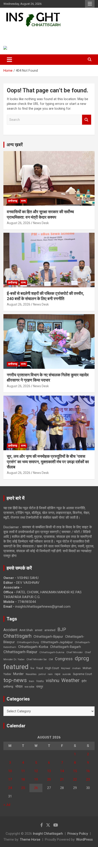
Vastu (40, 681)
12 (36, 771)
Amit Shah (26, 630)
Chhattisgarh (17, 636)
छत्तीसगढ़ (8, 686)
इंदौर (84, 681)
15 (75, 771)
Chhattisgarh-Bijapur (48, 636)
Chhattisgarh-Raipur (20, 652)
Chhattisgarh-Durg (28, 642)
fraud (39, 668)
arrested (49, 630)
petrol (42, 674)
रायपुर (39, 686)
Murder (18, 674)
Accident (10, 630)
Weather (70, 680)
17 (10, 779)
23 (88, 779)
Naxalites (31, 674)
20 (49, 779)
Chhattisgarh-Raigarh (65, 647)
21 (62, 779)
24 (10, 788)
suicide (66, 674)
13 (49, 771)
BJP (61, 629)
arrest (38, 630)
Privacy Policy (77, 834)
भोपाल (19, 687)
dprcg (82, 658)
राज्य (23, 200)
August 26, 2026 (18, 223)
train (31, 681)
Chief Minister (74, 652)
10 (10, 771)
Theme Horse (30, 839)
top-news (15, 680)
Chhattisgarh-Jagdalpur (57, 642)
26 (36, 788)
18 (23, 779)
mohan (76, 668)
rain (50, 674)
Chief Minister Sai (36, 659)
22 (75, 779)
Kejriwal (65, 668)
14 (62, 771)
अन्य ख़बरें (15, 144)
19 (36, 779)
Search (86, 120)
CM (51, 659)
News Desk (41, 223)
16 (88, 771)
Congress (64, 658)
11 (23, 771)
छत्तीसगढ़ (12, 200)
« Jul (6, 805)
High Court (52, 668)
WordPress (84, 839)
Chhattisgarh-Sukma (51, 652)
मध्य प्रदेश (29, 686)
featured (15, 667)
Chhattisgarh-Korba (33, 647)
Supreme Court (82, 674)
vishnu (52, 680)
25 (23, 788)
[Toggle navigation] (9, 59)
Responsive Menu (90, 4)
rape (57, 674)
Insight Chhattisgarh (35, 33)
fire (32, 668)
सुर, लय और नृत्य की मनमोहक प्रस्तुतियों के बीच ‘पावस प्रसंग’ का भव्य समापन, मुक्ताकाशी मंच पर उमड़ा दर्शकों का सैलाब (48, 461)
